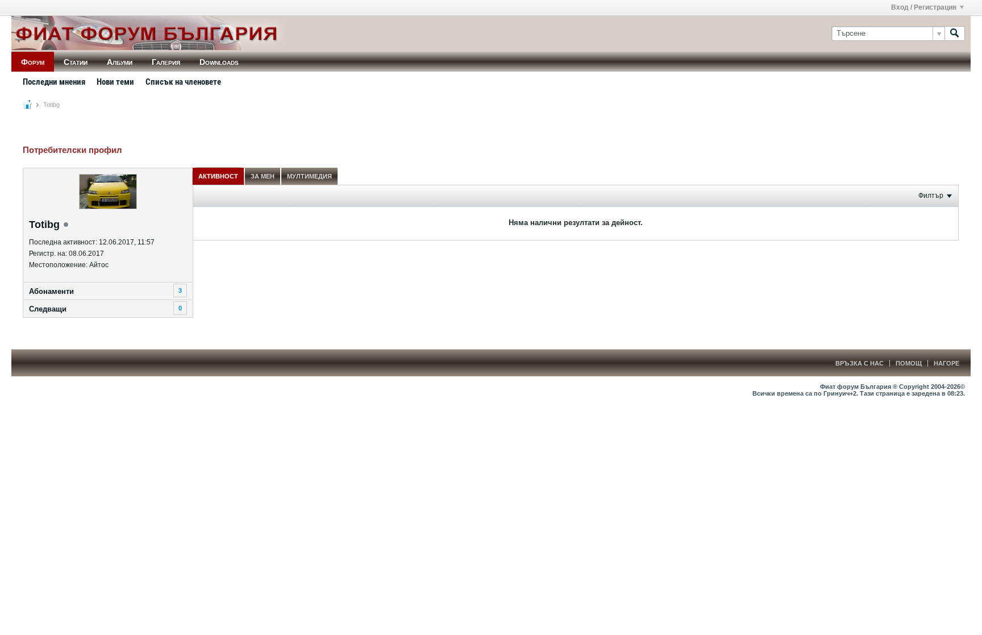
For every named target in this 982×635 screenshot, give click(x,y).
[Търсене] (954, 33)
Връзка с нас (859, 363)
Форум (32, 62)
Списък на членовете (183, 82)
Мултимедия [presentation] (309, 176)
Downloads (219, 62)
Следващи (47, 309)
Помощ (909, 363)
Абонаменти (51, 291)
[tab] (218, 176)
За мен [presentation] (262, 176)
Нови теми (115, 82)
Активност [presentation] (218, 176)
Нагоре (946, 363)
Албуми (119, 62)
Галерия (166, 62)
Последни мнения (54, 82)
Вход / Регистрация (923, 7)
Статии (76, 62)
